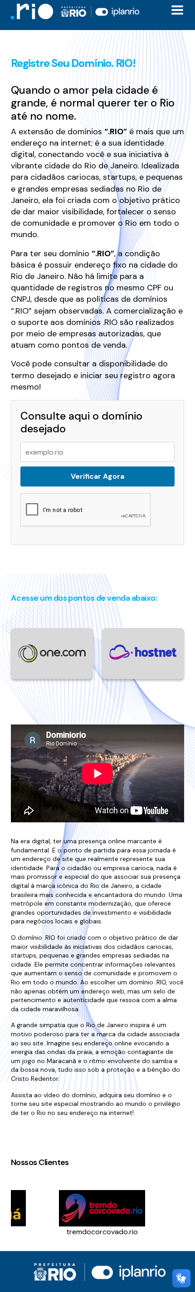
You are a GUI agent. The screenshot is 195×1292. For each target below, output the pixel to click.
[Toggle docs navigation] (177, 10)
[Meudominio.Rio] (32, 11)
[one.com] (52, 653)
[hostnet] (143, 651)
